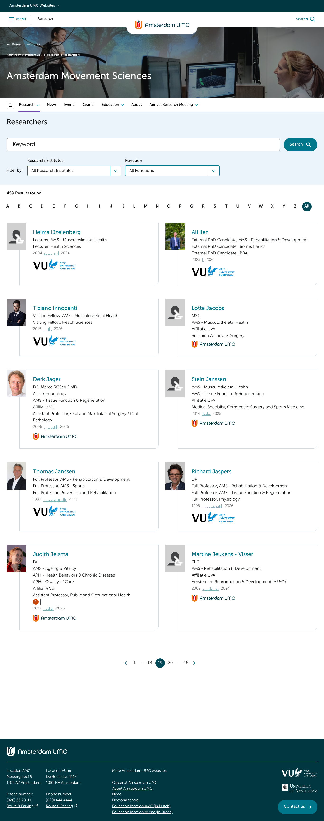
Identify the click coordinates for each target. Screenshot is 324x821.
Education (110, 105)
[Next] (194, 663)
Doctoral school (125, 800)
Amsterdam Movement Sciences (24, 55)
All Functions (141, 171)
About (136, 105)
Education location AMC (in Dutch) (141, 806)
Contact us (294, 807)
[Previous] (126, 663)
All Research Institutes (52, 171)
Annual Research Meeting (171, 105)
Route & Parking (20, 806)
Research (53, 55)
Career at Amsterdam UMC (134, 783)
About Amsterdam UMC (132, 789)
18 (150, 663)
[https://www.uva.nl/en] (299, 788)
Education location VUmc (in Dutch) (142, 812)
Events (69, 105)
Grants (88, 105)
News (51, 105)
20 (170, 663)
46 (185, 663)
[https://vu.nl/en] (299, 772)
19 (160, 663)
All (306, 206)
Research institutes (26, 44)
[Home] (10, 105)
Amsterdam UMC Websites (32, 6)
